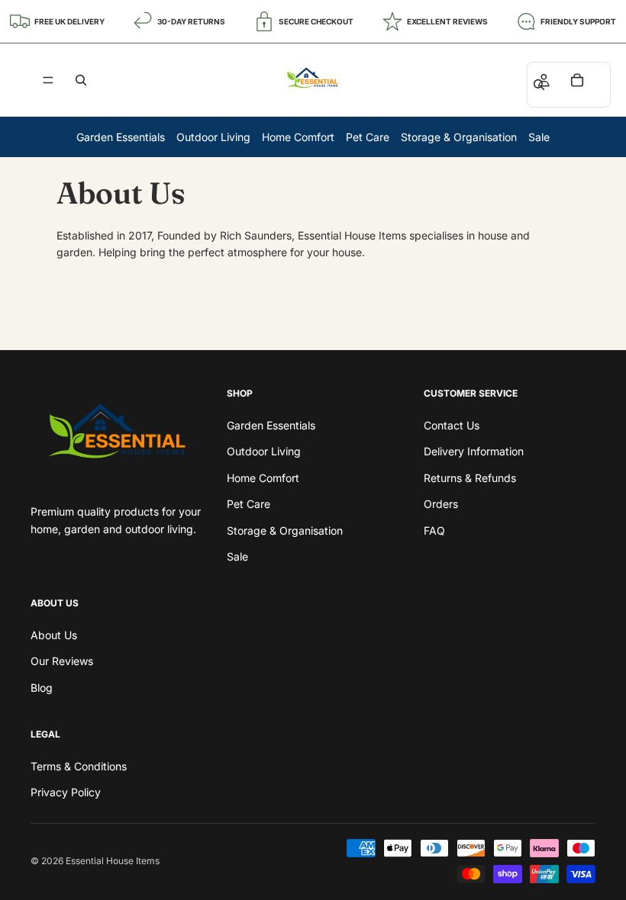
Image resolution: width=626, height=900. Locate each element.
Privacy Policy (66, 792)
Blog (42, 687)
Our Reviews (62, 660)
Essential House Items (113, 860)
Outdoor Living (213, 136)
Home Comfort (298, 136)
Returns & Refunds (470, 477)
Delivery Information (474, 451)
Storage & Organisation (459, 136)
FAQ (434, 529)
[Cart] (577, 80)
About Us (54, 634)
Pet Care (367, 136)
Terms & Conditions (79, 766)
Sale (539, 136)
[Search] (81, 80)
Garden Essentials (120, 136)
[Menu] (48, 80)
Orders (441, 503)
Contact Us (451, 425)
